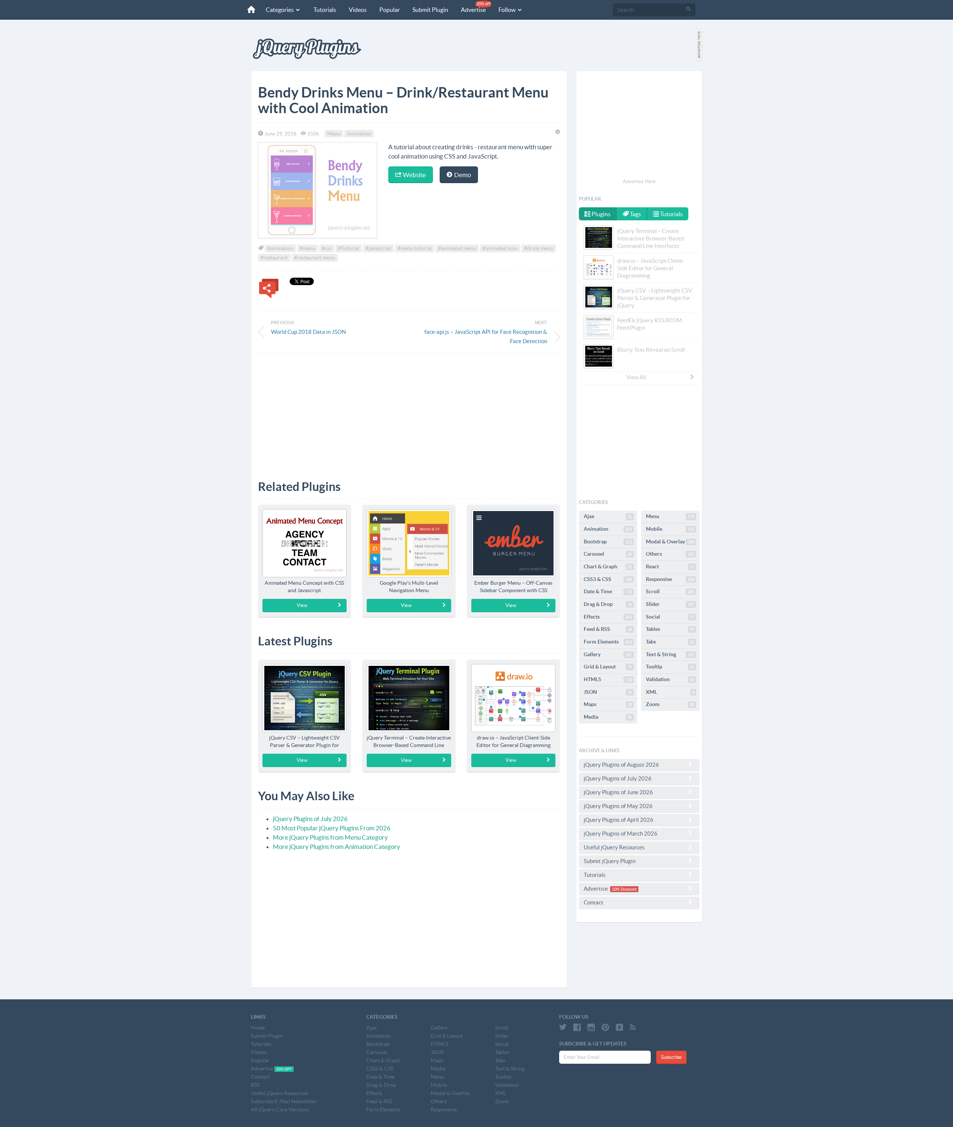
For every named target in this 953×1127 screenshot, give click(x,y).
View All (636, 377)
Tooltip (670, 667)
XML (670, 692)
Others (670, 554)
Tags (635, 214)
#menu (307, 248)
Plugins (600, 214)
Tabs (670, 642)
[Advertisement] (409, 411)
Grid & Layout (608, 667)
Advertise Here (639, 181)
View (302, 605)
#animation (280, 248)
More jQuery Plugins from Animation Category (336, 846)
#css (327, 248)
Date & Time (608, 591)
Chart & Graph (608, 566)
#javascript (378, 248)
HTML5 (608, 679)
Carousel (608, 554)
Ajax (608, 516)
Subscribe (671, 1057)
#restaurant (274, 258)
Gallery (608, 654)
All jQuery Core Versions (280, 1109)
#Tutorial (348, 248)
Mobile (670, 529)
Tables (670, 629)
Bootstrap (608, 542)
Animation (359, 134)
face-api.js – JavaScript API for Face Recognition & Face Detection (485, 336)
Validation (670, 679)
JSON (608, 692)
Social (670, 617)
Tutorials (324, 9)
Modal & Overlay (670, 542)
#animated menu (457, 248)
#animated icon (500, 248)
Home (258, 1028)
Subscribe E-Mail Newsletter (284, 1101)
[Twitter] (563, 1027)
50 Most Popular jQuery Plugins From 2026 (332, 827)
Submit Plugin (430, 9)
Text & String (670, 654)
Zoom (670, 704)
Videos (358, 9)
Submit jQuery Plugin (609, 861)
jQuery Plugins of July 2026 (310, 818)
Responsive (670, 579)
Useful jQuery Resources (614, 847)
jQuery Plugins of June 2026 (618, 792)
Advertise (475, 7)
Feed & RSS (608, 629)
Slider (670, 604)
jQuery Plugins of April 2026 (618, 820)
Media (608, 717)
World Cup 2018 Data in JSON (308, 332)
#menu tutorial (415, 248)
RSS (255, 1085)
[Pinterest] (605, 1027)
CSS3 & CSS (608, 579)
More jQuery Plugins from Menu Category (330, 837)
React (670, 566)
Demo (462, 174)
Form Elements (608, 642)
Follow (507, 9)
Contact (593, 902)
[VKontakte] (619, 1027)
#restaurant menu (314, 258)
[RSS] (633, 1027)
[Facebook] (577, 1027)
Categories (280, 9)
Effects (608, 617)
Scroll (670, 591)
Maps (608, 704)
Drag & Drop (608, 604)
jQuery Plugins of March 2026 (620, 833)
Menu (334, 134)
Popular (389, 9)
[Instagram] (591, 1027)
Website (414, 174)
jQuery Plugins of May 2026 (618, 806)
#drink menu (538, 248)
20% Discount (624, 889)
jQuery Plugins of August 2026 (621, 765)
